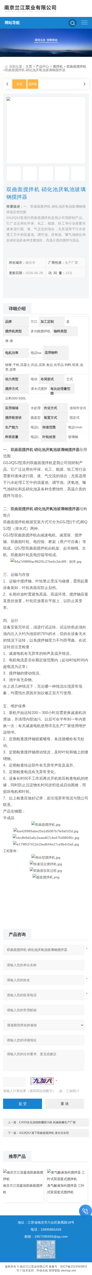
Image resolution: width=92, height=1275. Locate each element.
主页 (28, 66)
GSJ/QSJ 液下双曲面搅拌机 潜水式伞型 (44, 1133)
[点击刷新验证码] (42, 1081)
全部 (19, 84)
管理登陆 (54, 1270)
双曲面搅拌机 (76, 66)
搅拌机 (58, 66)
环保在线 (42, 1270)
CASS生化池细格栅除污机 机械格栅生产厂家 (47, 1122)
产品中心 (42, 66)
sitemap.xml (68, 1270)
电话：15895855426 (46, 1229)
